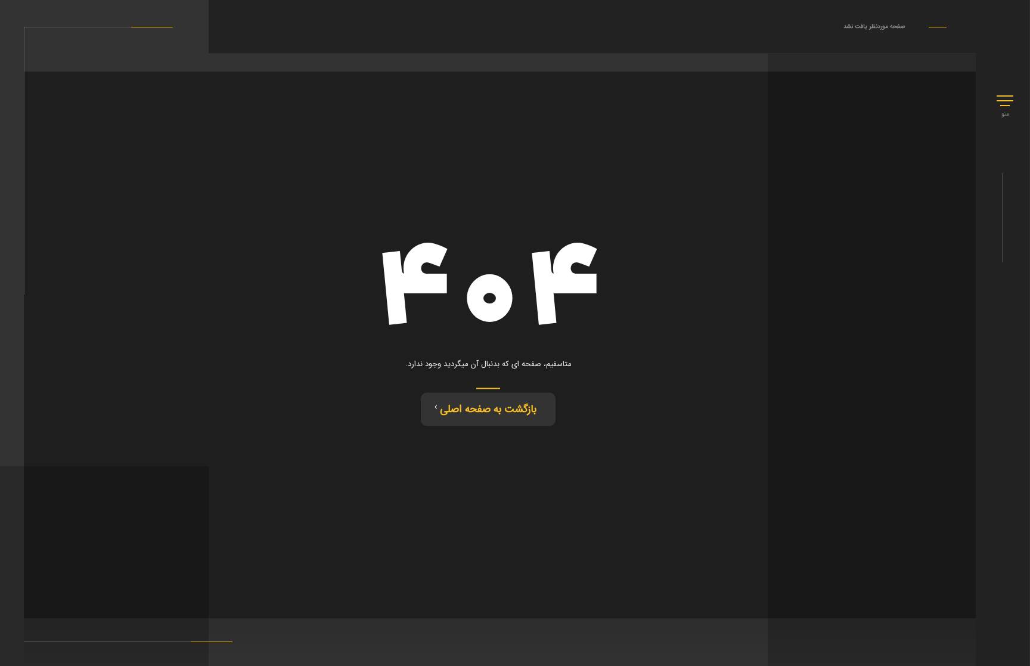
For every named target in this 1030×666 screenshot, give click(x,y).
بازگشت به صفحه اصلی (488, 409)
